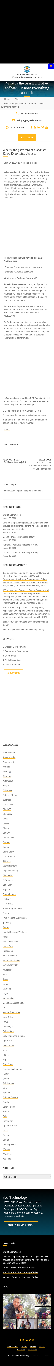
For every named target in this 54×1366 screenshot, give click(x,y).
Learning (7, 989)
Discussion (8, 875)
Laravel (6, 984)
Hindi (5, 937)
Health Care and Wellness (15, 932)
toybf (5, 630)
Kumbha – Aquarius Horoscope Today (20, 545)
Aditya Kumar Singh (20, 1225)
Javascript (7, 970)
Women (6, 1149)
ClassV (6, 823)
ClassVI (6, 828)
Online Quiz (8, 1026)
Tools (5, 1130)
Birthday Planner (10, 795)
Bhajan (6, 786)
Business (7, 800)
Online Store (8, 1031)
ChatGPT (7, 809)
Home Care (8, 946)
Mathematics (8, 998)
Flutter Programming (12, 908)
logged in (20, 491)
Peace (6, 1055)
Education (7, 885)
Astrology (7, 771)
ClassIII (6, 819)
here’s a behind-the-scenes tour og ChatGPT (26, 617)
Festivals (7, 899)
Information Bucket (11, 960)
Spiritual (6, 1093)
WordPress (8, 1154)
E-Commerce (9, 880)
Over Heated (8, 1045)
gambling (7, 923)
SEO (5, 1088)
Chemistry (7, 814)
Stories (6, 1111)
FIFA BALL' (8, 904)
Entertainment (9, 894)
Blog (17, 99)
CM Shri (6, 833)
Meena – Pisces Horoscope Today (18, 537)
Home (7, 99)
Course (6, 847)
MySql (6, 1008)
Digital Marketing (10, 871)
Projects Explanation (12, 1069)
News (5, 1022)
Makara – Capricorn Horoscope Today (20, 553)
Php (4, 1059)
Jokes (5, 979)
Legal (5, 993)
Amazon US (8, 762)
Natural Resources (11, 1012)
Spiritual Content (10, 1097)
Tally (5, 1116)
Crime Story (8, 852)
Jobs (5, 974)
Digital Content (10, 866)
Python (6, 1074)
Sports (6, 1102)
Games (6, 927)
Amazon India (9, 757)
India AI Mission (10, 956)
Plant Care (8, 1064)
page (5, 1050)
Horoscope (8, 951)
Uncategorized (9, 1144)
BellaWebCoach (10, 622)
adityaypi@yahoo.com (29, 120)
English (6, 889)
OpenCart (7, 1041)
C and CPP (8, 804)
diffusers (6, 861)
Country (6, 842)
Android (6, 767)
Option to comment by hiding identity (27, 630)
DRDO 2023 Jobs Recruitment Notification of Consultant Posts (40, 465)
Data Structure (9, 856)
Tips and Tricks (30, 163)
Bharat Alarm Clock (12, 515)
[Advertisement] (27, 36)
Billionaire (7, 790)
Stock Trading (9, 1107)
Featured (27, 138)
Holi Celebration (10, 941)
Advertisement (9, 752)
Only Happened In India (14, 1036)
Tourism (6, 1135)
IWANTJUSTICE (10, 965)
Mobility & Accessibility (13, 1003)
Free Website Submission (15, 918)
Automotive (8, 781)
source (7, 429)
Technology (8, 1121)
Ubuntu (6, 1140)
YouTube (7, 1159)
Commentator (9, 837)
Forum (6, 913)
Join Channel (17, 127)
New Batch (8, 1017)
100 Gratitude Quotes (35, 585)
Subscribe (13, 673)
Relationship (8, 1083)
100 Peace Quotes (34, 603)
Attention (7, 776)
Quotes (6, 1078)
